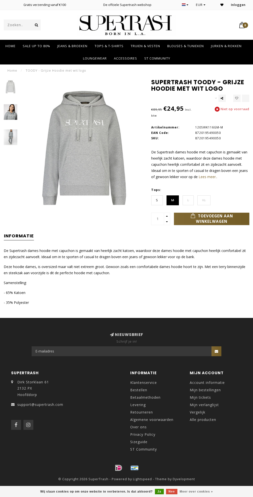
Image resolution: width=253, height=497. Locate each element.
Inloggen (238, 5)
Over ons (138, 427)
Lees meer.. (208, 176)
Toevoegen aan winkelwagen (214, 218)
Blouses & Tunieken (185, 46)
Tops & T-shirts (109, 46)
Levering (138, 404)
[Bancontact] (134, 468)
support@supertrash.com (40, 404)
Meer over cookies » (196, 491)
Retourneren (141, 412)
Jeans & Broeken (72, 46)
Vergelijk (197, 412)
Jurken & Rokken (226, 46)
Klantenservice (143, 382)
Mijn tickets (200, 397)
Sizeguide (139, 441)
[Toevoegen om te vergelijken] (245, 98)
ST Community (143, 449)
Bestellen (138, 390)
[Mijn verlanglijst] (222, 5)
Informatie (19, 236)
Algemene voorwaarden (151, 419)
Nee (172, 491)
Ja (159, 491)
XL (204, 200)
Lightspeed (142, 479)
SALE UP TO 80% (36, 46)
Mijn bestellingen (205, 390)
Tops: (156, 190)
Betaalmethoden (145, 397)
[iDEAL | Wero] (118, 468)
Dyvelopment (184, 479)
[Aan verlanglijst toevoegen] (237, 98)
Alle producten (203, 419)
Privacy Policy (142, 434)
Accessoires (125, 58)
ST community (157, 58)
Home (10, 46)
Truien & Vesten (145, 46)
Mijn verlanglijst (204, 404)
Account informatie (207, 382)
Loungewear (95, 58)
